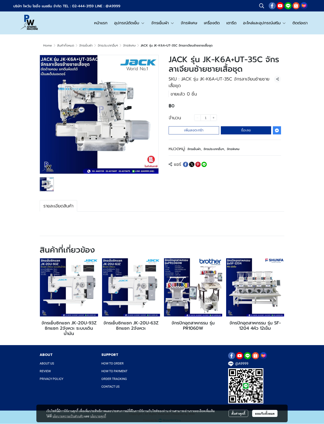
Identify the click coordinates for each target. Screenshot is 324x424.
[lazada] (303, 5)
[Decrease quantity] (197, 118)
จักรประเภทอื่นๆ (108, 45)
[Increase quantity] (213, 118)
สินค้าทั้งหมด (65, 45)
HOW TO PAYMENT (114, 371)
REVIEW (45, 371)
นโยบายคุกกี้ (98, 416)
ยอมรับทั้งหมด (265, 413)
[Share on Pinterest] (198, 164)
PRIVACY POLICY (51, 379)
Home (47, 45)
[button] (261, 5)
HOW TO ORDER (112, 363)
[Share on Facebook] (185, 164)
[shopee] (296, 5)
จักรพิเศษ (129, 45)
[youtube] (280, 5)
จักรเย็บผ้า (86, 45)
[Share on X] (191, 164)
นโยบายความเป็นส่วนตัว (68, 416)
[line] (288, 5)
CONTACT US (110, 386)
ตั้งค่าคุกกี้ (238, 413)
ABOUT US (47, 363)
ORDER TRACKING (114, 379)
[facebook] (272, 5)
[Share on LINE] (204, 164)
